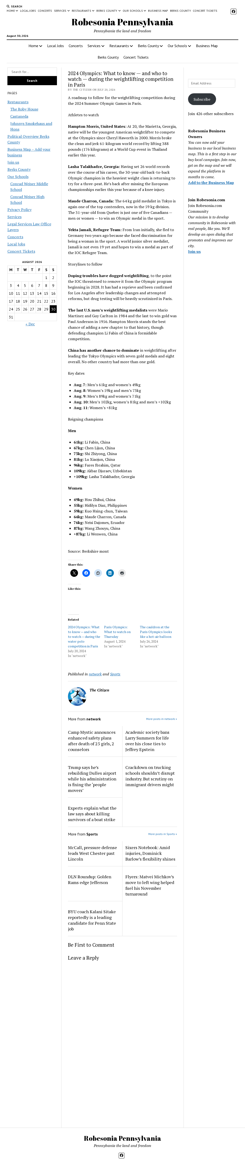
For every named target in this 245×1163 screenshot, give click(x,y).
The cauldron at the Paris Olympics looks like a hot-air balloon (156, 632)
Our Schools (133, 10)
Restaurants (81, 10)
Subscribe (202, 99)
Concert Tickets (205, 10)
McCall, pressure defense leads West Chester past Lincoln (92, 853)
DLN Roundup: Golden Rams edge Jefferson (89, 879)
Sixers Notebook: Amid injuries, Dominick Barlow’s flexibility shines (150, 853)
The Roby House (24, 109)
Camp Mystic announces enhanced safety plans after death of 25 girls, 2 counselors (92, 740)
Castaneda (19, 116)
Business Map (158, 10)
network (95, 674)
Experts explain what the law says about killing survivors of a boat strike (92, 813)
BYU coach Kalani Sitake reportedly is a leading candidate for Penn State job (92, 920)
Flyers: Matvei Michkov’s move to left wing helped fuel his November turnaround (149, 885)
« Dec (30, 324)
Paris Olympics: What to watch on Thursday (117, 632)
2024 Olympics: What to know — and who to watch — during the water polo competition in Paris (84, 636)
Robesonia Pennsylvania (122, 22)
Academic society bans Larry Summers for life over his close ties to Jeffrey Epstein (147, 740)
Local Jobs (28, 10)
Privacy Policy (19, 209)
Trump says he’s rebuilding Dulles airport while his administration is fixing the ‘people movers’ (92, 778)
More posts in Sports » (162, 834)
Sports (115, 674)
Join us (13, 162)
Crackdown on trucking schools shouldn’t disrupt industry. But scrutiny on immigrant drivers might (150, 775)
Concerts (45, 10)
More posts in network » (161, 719)
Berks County (106, 10)
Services (60, 10)
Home (11, 10)
